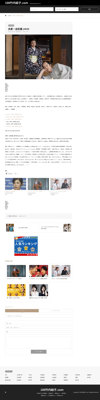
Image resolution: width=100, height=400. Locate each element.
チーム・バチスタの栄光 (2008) (58, 191)
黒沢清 (77, 380)
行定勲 (53, 380)
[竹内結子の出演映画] (15, 184)
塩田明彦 (42, 377)
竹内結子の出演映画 (10, 191)
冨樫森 (6, 377)
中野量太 (66, 374)
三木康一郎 (19, 374)
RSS (5, 392)
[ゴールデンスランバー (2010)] (38, 184)
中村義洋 (11, 25)
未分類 (88, 377)
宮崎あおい (57, 393)
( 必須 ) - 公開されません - (13, 327)
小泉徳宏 (54, 377)
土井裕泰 (19, 377)
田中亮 (30, 380)
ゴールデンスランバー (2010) (35, 191)
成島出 (65, 377)
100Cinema (14, 216)
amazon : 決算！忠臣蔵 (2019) (14, 114)
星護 (76, 377)
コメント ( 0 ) (22, 310)
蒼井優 (63, 393)
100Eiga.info (60, 395)
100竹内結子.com (52, 390)
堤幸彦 (30, 377)
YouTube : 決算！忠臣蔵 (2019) (14, 126)
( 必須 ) (9, 323)
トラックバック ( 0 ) (55, 310)
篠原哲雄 (42, 380)
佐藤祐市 (89, 374)
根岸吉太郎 (8, 380)
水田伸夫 (19, 380)
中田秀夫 (54, 374)
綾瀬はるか (43, 395)
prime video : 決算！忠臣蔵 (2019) (14, 116)
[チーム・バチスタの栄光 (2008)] (61, 184)
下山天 (30, 374)
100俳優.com (51, 395)
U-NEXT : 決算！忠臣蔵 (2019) (14, 119)
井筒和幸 (77, 374)
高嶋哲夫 (66, 380)
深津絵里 (50, 393)
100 (6, 374)
